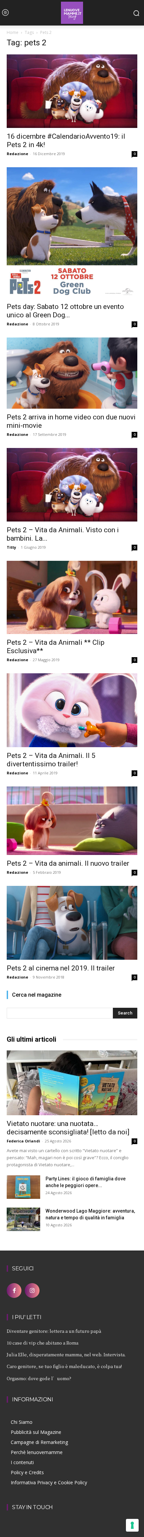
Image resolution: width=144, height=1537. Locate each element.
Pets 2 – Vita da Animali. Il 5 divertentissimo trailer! (51, 760)
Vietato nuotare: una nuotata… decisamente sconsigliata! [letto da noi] (68, 1128)
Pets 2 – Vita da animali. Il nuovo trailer (68, 863)
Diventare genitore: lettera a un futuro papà (54, 1331)
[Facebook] (14, 1290)
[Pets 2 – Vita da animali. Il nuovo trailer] (72, 820)
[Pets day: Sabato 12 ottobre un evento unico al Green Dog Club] (72, 232)
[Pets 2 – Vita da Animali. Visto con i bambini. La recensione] (72, 485)
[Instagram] (32, 1290)
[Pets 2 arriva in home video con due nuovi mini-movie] (72, 372)
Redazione (17, 153)
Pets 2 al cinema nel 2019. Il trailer (61, 968)
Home (12, 32)
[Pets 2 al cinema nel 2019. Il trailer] (72, 923)
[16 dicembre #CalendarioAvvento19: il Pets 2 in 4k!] (72, 91)
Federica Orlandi (23, 1140)
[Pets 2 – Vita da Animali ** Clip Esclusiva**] (72, 597)
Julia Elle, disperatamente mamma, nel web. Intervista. (66, 1354)
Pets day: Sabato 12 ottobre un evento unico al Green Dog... (65, 311)
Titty (11, 547)
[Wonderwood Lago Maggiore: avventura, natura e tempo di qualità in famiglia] (23, 1219)
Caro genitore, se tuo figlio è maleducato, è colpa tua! (64, 1366)
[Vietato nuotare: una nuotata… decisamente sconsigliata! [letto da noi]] (72, 1082)
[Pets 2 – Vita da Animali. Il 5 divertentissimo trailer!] (72, 710)
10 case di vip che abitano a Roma (42, 1343)
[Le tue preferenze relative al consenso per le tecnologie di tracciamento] (132, 1525)
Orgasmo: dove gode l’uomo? (39, 1378)
